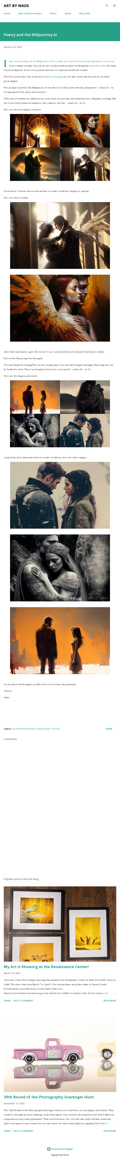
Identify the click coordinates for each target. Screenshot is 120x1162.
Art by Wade (16, 5)
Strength (50, 351)
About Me (84, 13)
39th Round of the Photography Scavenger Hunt (49, 1096)
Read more (110, 1000)
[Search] (107, 6)
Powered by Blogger (62, 1148)
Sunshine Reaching (52, 76)
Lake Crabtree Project (30, 13)
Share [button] (109, 728)
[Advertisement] (60, 845)
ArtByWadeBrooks (23, 728)
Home (7, 13)
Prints (53, 13)
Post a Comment (23, 1000)
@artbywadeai (99, 65)
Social (68, 13)
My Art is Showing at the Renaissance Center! (46, 966)
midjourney (43, 728)
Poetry (55, 728)
